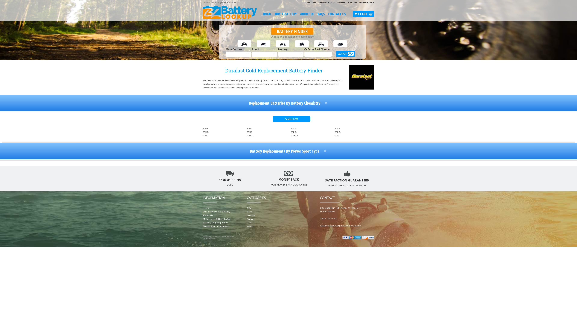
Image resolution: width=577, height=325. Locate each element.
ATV (249, 207)
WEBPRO (212, 238)
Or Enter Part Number (317, 49)
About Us (307, 13)
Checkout (310, 2)
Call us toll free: (220, 2)
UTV (249, 222)
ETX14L (294, 128)
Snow (250, 218)
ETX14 (249, 128)
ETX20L (206, 135)
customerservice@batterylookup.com (340, 225)
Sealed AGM (291, 119)
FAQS (321, 13)
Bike (249, 211)
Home (267, 13)
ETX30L (250, 135)
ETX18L (338, 132)
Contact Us (337, 13)
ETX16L (294, 132)
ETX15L (206, 132)
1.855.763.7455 (328, 218)
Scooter (251, 215)
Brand (255, 49)
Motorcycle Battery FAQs (216, 218)
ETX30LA (294, 135)
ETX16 (249, 132)
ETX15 (337, 128)
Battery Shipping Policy (361, 2)
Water (250, 226)
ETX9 (337, 135)
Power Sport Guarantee (332, 2)
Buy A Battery (286, 13)
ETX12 (205, 128)
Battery (282, 49)
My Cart (361, 13)
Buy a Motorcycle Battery (216, 211)
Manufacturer (234, 49)
